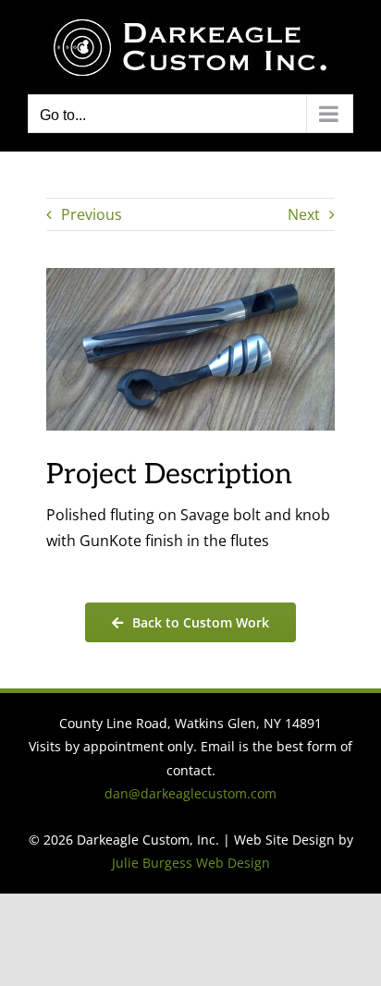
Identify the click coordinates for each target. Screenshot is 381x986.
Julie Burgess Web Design (191, 862)
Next (304, 214)
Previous (91, 214)
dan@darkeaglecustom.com (190, 793)
